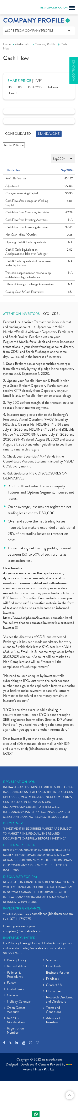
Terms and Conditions (53, 1010)
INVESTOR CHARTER (19, 937)
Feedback (52, 979)
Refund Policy (16, 966)
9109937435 (12, 953)
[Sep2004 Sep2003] (39, 158)
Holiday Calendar (19, 1001)
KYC (46, 314)
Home (7, 44)
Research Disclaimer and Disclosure (60, 999)
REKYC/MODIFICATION (54, 8)
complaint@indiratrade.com (22, 931)
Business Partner (57, 972)
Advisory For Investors (55, 1020)
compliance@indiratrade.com (52, 913)
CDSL (56, 314)
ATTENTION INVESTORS (21, 314)
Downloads (53, 966)
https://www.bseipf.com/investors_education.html (37, 617)
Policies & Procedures (15, 974)
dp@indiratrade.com (40, 748)
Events (11, 983)
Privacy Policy (17, 960)
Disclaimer (53, 991)
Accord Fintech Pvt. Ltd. (39, 1069)
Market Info (22, 44)
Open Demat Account (16, 1010)
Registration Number (15, 1030)
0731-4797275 (20, 918)
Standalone (48, 133)
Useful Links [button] (15, 989)
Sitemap (51, 960)
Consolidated (18, 133)
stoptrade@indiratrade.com (34, 948)
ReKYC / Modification (16, 1020)
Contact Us (54, 985)
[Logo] (13, 8)
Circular (12, 995)
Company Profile (45, 44)
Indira (36, 1114)
